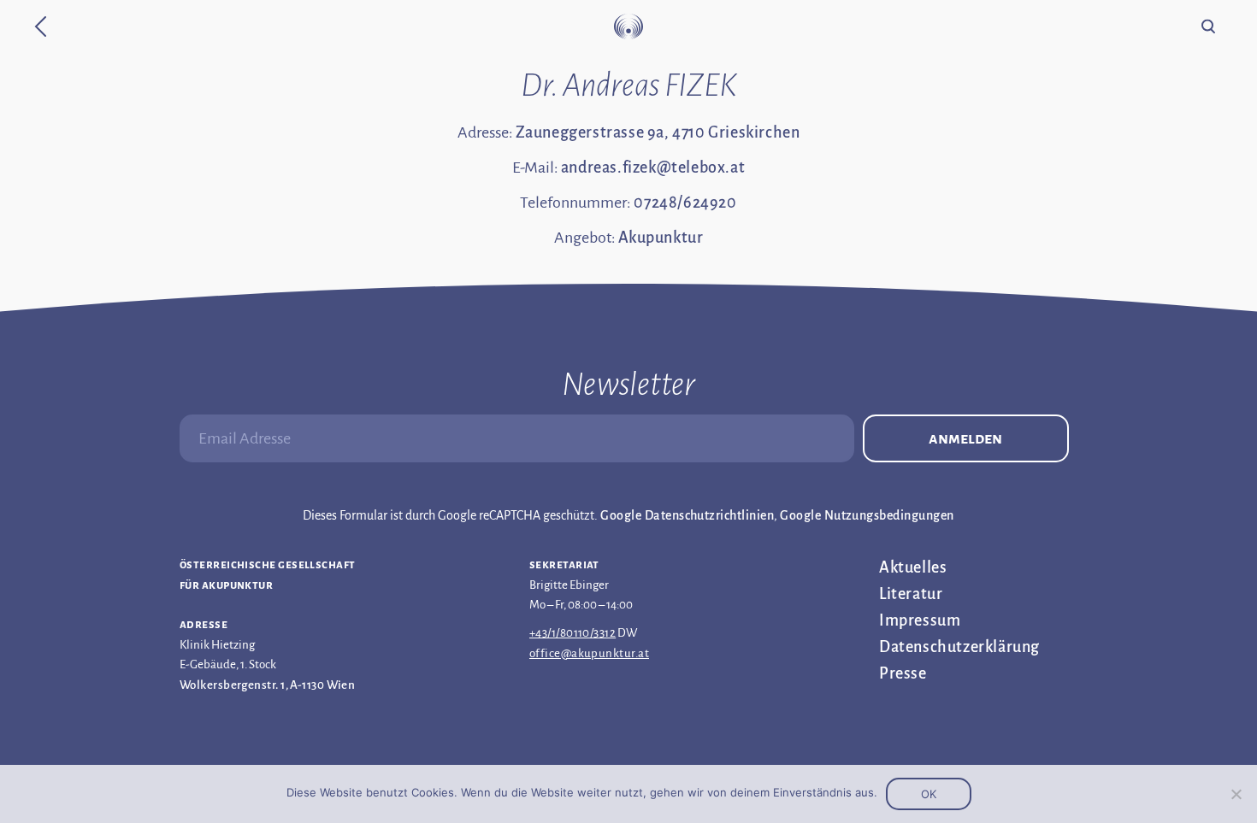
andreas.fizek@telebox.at (653, 167)
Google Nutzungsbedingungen (866, 515)
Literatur (910, 594)
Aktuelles (913, 567)
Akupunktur (661, 237)
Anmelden (965, 438)
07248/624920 (685, 202)
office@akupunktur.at (589, 653)
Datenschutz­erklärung (959, 646)
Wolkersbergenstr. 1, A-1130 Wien (267, 685)
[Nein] (1235, 793)
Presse (903, 673)
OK (928, 794)
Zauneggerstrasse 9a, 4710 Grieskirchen (658, 132)
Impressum (919, 620)
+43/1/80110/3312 (572, 632)
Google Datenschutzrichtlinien (687, 515)
